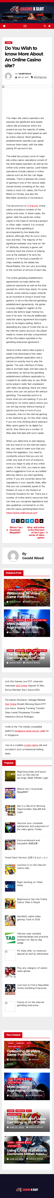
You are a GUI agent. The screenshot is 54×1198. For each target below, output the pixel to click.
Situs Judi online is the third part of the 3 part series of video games (35, 532)
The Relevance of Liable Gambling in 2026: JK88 (26, 656)
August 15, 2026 (18, 1060)
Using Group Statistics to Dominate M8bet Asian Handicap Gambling (27, 1153)
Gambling (20, 589)
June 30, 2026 (17, 1127)
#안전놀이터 (40, 77)
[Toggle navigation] (25, 26)
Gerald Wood (24, 73)
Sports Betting (39, 589)
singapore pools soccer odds (30, 730)
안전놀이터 (32, 205)
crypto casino (31, 745)
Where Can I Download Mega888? (16, 530)
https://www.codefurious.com (21, 512)
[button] (45, 26)
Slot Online (21, 685)
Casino (8, 42)
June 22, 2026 (17, 1159)
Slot (29, 589)
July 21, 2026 (17, 1095)
